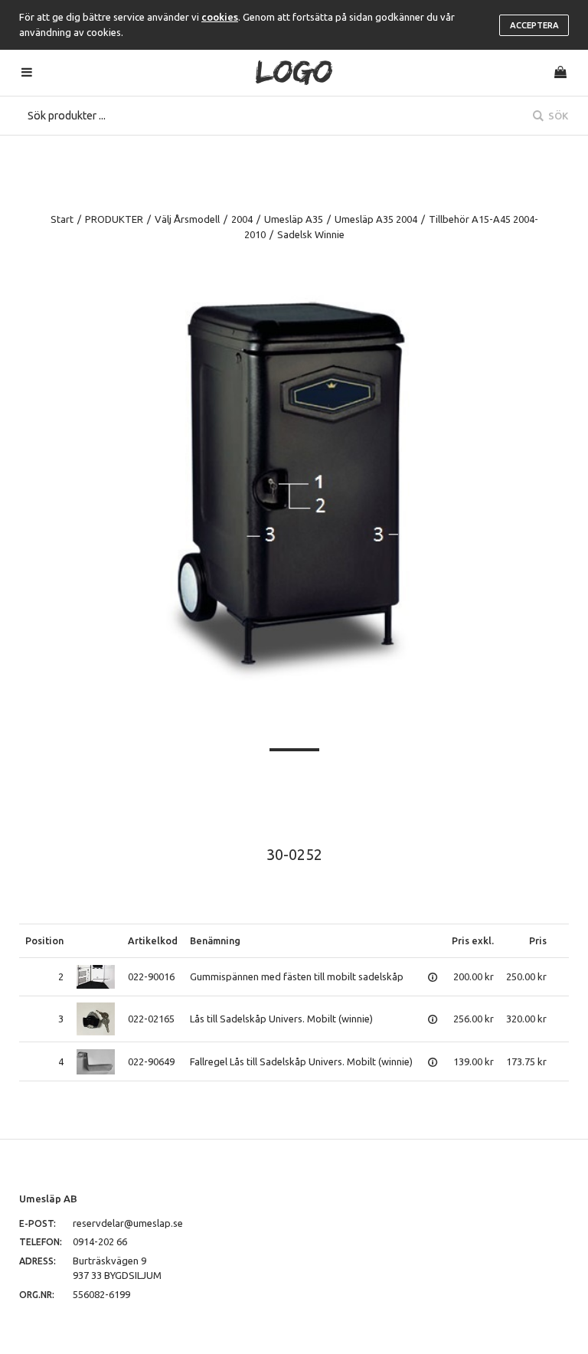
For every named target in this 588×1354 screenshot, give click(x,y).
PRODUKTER (114, 219)
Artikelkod (153, 940)
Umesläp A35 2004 (376, 219)
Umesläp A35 (293, 219)
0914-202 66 (100, 1241)
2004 (242, 219)
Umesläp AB (48, 1198)
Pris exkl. (473, 940)
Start (62, 219)
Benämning (215, 940)
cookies (219, 16)
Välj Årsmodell (187, 219)
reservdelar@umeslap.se (128, 1223)
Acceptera (534, 25)
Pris (538, 940)
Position (44, 940)
